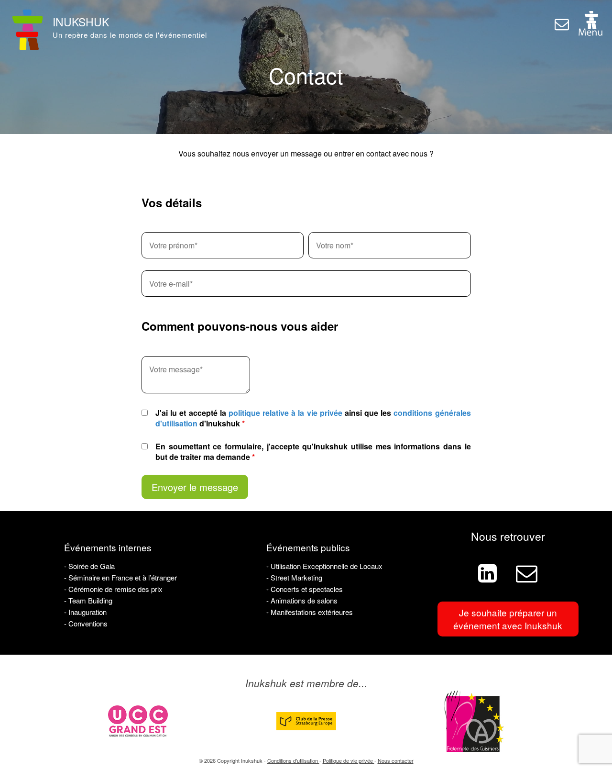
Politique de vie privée (348, 760)
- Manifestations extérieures (309, 612)
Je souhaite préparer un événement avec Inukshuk (507, 619)
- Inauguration (85, 612)
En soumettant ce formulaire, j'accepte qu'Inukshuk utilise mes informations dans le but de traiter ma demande (313, 451)
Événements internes (108, 547)
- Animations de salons (302, 600)
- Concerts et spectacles (304, 589)
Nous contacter (396, 760)
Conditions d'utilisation (293, 760)
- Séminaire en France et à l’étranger (120, 577)
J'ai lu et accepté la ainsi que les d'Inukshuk (312, 418)
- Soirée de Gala (89, 566)
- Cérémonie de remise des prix (113, 589)
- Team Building (88, 600)
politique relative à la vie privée (285, 412)
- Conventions (86, 623)
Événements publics (308, 547)
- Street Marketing (294, 577)
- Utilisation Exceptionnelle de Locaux (324, 566)
